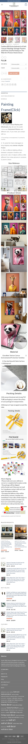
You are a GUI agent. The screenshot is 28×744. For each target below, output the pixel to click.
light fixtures (3, 712)
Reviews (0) (4, 99)
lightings (13, 712)
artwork (7, 692)
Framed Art (16, 44)
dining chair (20, 698)
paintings (22, 717)
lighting (7, 712)
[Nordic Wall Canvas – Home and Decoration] (14, 4)
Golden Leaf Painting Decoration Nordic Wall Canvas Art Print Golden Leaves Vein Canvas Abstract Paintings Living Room (6, 545)
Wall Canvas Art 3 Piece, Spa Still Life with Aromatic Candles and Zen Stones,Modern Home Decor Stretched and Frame (21, 544)
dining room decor (19, 700)
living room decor (8, 715)
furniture (10, 702)
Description (4, 93)
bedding (11, 692)
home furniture (13, 708)
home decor (6, 704)
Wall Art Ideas (3, 726)
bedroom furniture (5, 696)
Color (3, 67)
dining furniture (4, 700)
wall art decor (6, 723)
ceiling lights (9, 698)
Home (2, 44)
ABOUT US (4, 673)
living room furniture (20, 715)
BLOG (2, 687)
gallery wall (15, 702)
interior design (4, 710)
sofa (7, 720)
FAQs (2, 679)
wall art (12, 720)
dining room (11, 700)
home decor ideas (17, 705)
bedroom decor (6, 694)
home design (3, 708)
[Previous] (3, 23)
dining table (4, 702)
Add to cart (14, 73)
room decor (3, 720)
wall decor (11, 726)
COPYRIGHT (4, 684)
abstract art (3, 692)
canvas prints (3, 698)
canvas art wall (21, 696)
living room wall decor (14, 717)
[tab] (14, 93)
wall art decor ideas (17, 723)
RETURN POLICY (5, 682)
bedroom (16, 692)
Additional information (7, 96)
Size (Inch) (4, 64)
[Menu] (2, 4)
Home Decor (8, 44)
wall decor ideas (7, 729)
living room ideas (4, 717)
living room (19, 712)
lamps (16, 710)
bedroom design (15, 694)
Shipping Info (4, 676)
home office (21, 708)
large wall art (20, 710)
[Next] (24, 23)
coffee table (14, 698)
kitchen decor (12, 710)
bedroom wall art (14, 696)
